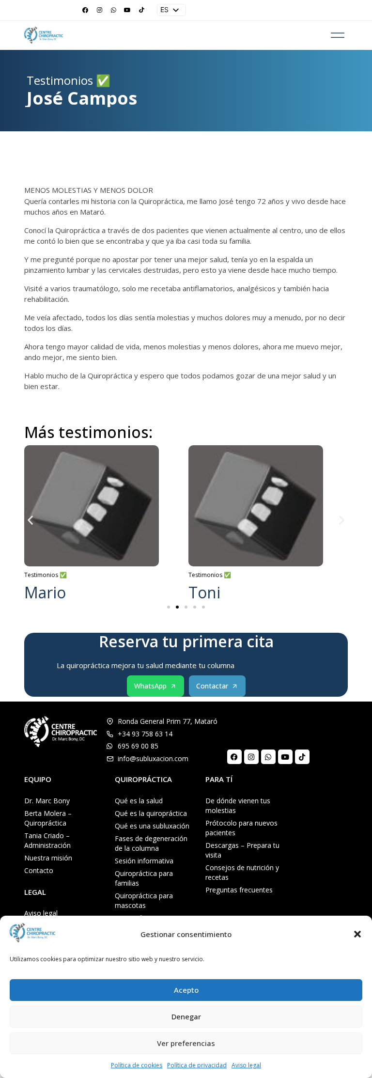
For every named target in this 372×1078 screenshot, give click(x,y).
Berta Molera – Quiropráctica (48, 818)
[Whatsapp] (113, 10)
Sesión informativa (144, 860)
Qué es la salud (139, 800)
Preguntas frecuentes (239, 889)
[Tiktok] (141, 10)
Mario (45, 592)
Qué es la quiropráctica (151, 813)
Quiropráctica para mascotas (144, 900)
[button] (357, 934)
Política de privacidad (197, 1065)
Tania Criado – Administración (47, 840)
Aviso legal (246, 1065)
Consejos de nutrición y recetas (242, 872)
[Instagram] (99, 10)
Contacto (38, 870)
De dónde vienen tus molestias (237, 805)
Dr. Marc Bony (47, 800)
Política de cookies (136, 1065)
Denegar (186, 1016)
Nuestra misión (48, 857)
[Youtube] (127, 10)
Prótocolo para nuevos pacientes (241, 827)
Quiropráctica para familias (144, 878)
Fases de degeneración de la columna (151, 843)
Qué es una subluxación (152, 825)
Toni (204, 592)
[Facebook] (85, 10)
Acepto (186, 990)
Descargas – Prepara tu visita (242, 850)
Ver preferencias (186, 1043)
